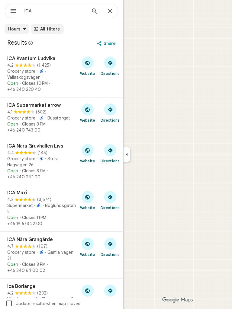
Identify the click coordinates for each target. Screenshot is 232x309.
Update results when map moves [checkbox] (42, 303)
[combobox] (55, 10)
